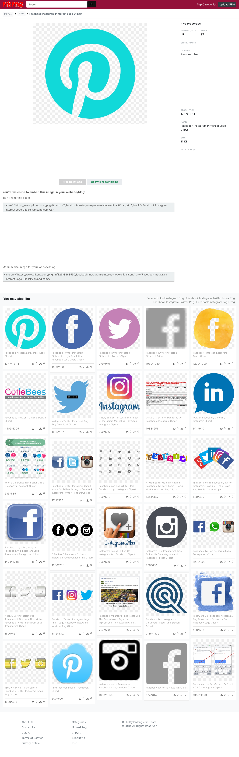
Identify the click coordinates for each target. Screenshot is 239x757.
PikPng (8, 14)
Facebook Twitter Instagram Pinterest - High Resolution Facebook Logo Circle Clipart (68, 356)
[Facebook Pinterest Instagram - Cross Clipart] (213, 328)
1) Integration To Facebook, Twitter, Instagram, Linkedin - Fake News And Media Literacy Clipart (213, 486)
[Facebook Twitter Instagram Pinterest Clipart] (166, 328)
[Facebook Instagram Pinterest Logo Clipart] (90, 73)
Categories (79, 722)
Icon (74, 743)
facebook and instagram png (165, 298)
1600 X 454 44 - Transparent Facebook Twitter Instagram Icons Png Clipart (24, 691)
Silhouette (78, 737)
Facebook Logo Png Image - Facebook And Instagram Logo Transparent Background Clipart (22, 551)
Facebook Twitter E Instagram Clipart (167, 687)
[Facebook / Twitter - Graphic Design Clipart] (25, 393)
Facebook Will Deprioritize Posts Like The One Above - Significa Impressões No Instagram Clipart (119, 619)
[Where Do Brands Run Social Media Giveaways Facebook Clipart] (25, 458)
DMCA (26, 732)
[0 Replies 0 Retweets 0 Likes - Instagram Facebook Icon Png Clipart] (72, 529)
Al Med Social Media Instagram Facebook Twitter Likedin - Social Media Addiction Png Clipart (164, 486)
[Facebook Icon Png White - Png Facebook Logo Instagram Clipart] (119, 461)
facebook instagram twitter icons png (210, 298)
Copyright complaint (104, 181)
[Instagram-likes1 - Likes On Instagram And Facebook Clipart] (119, 526)
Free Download (72, 181)
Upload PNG (227, 4)
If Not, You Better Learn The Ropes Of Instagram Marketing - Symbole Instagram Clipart (119, 421)
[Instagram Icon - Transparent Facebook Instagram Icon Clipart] (119, 659)
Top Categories (207, 4)
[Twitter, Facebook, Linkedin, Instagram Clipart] (213, 393)
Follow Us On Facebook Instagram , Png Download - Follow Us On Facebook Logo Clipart (213, 619)
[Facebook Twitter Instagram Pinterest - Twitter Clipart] (119, 328)
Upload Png (79, 727)
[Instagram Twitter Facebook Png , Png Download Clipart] (72, 396)
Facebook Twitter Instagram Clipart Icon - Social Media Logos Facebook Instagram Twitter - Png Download (72, 489)
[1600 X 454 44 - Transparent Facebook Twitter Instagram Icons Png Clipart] (25, 663)
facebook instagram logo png (215, 302)
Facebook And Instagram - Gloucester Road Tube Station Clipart (163, 623)
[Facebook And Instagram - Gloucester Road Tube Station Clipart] (166, 594)
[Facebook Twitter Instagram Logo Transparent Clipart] (213, 526)
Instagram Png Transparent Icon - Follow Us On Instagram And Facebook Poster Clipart (165, 554)
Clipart (76, 732)
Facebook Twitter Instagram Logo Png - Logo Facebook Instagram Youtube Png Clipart (71, 623)
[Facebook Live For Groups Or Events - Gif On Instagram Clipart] (213, 659)
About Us (27, 722)
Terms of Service (32, 737)
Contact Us (29, 727)
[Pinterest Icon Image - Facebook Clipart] (72, 663)
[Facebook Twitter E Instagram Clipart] (166, 663)
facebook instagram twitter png (173, 302)
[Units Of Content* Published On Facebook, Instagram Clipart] (166, 393)
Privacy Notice (31, 743)
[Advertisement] (90, 152)
